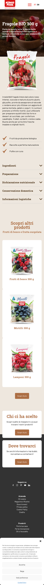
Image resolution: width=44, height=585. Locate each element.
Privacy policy (22, 507)
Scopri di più (22, 396)
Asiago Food (10, 4)
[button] (40, 541)
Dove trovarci (22, 504)
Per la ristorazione (22, 529)
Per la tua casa (22, 526)
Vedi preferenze (22, 578)
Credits (22, 512)
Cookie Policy (22, 582)
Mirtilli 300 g (22, 328)
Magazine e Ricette (22, 501)
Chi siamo (22, 499)
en (38, 5)
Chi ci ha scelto (22, 531)
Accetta (22, 565)
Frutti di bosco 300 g (22, 279)
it (35, 5)
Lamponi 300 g (22, 377)
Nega (22, 571)
